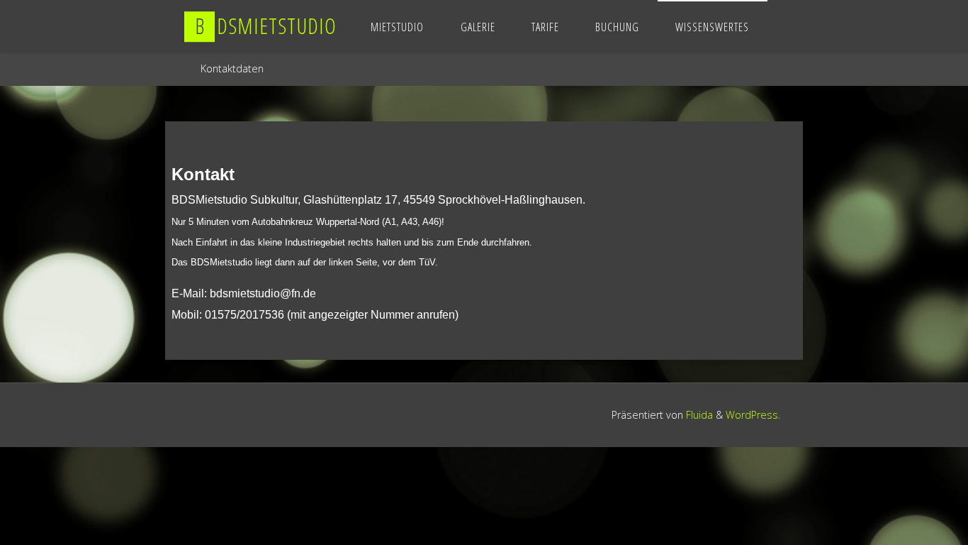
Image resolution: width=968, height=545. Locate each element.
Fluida (698, 415)
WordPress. (753, 415)
